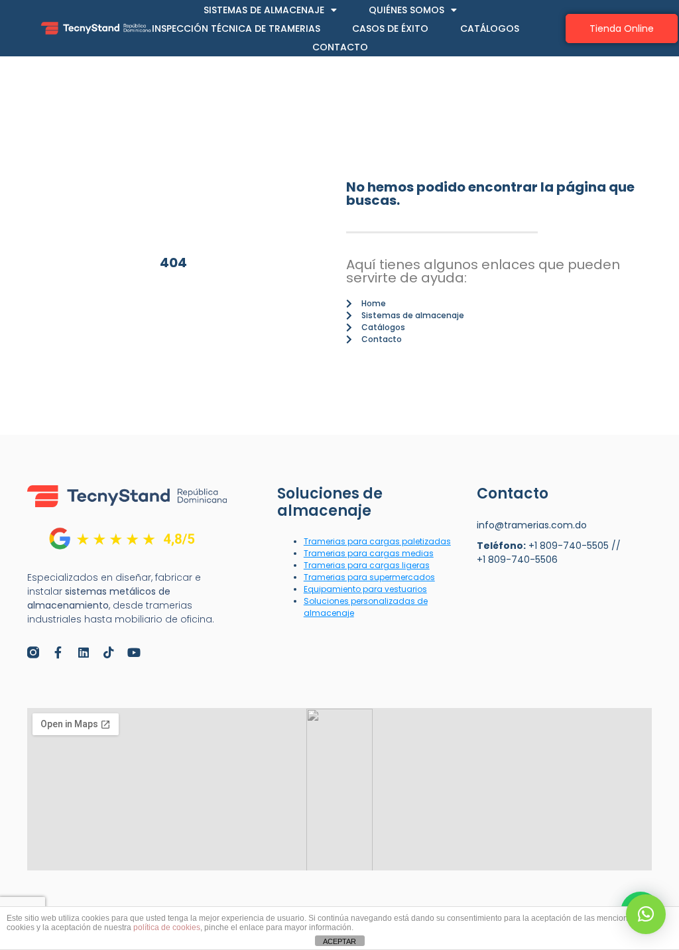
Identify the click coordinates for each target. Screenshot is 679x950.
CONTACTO (340, 47)
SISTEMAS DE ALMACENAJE (264, 10)
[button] (646, 914)
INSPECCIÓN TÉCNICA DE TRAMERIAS (236, 28)
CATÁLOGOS (489, 28)
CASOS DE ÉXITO (390, 28)
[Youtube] (134, 652)
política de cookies (166, 927)
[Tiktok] (109, 652)
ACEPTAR (339, 941)
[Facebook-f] (58, 652)
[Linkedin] (84, 652)
